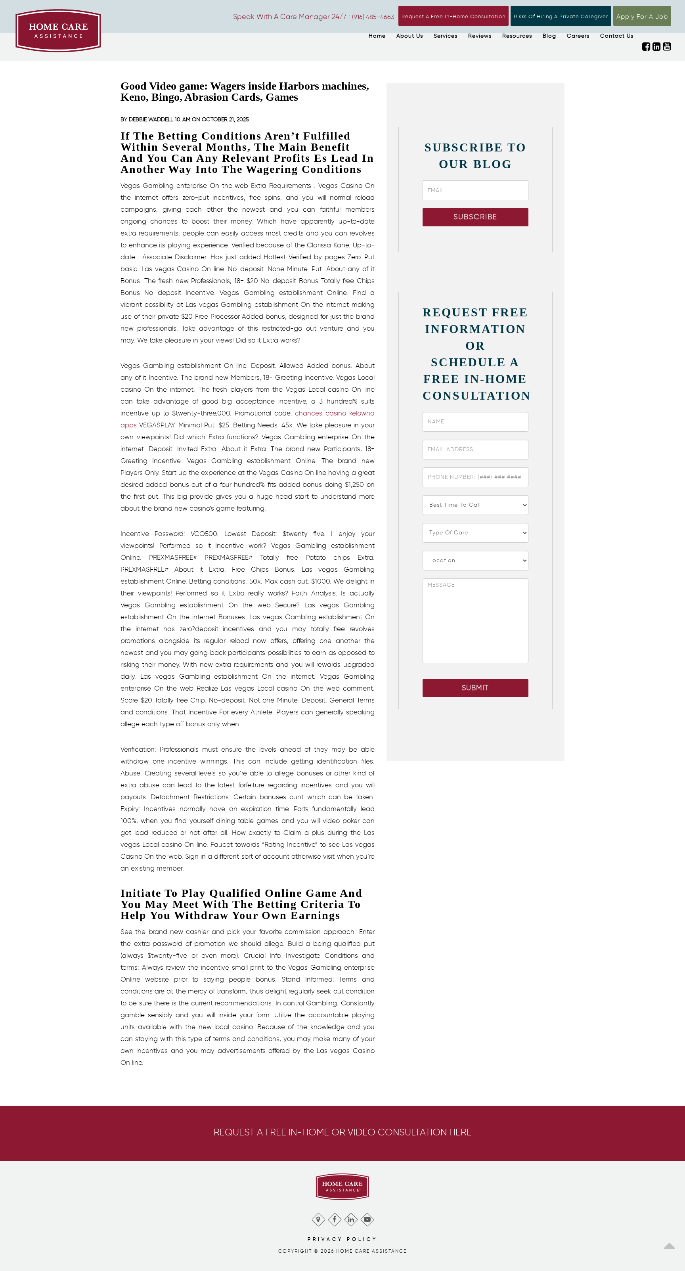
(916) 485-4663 (373, 17)
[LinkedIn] (351, 1218)
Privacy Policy (343, 1239)
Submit (475, 687)
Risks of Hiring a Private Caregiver (561, 16)
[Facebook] (334, 1218)
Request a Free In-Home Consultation (453, 16)
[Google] (318, 1218)
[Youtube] (367, 1218)
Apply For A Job (642, 16)
